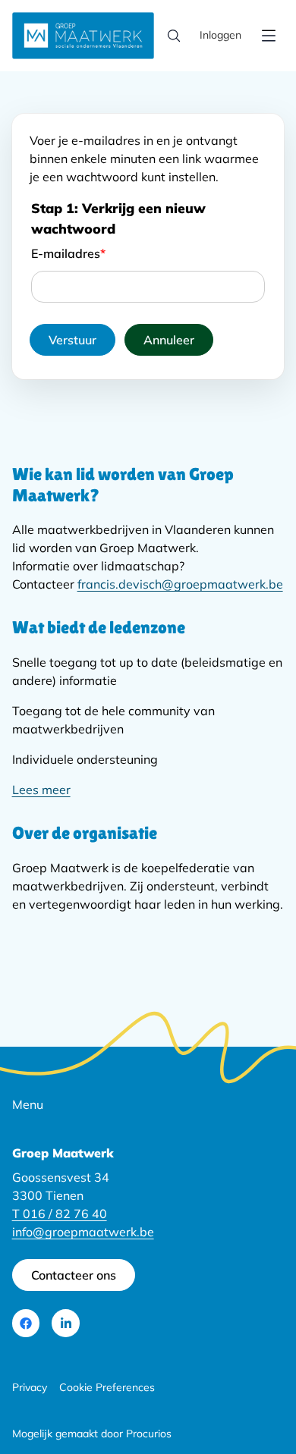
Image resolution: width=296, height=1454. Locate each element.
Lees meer (41, 789)
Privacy (29, 1387)
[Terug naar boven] (252, 1396)
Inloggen (220, 35)
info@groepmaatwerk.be (83, 1231)
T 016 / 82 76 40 (59, 1213)
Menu (27, 1104)
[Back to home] (83, 35)
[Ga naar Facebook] (26, 1323)
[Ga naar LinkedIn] (66, 1323)
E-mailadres (68, 253)
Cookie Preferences (107, 1387)
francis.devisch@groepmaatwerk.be (180, 584)
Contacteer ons (73, 1275)
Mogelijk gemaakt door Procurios (92, 1433)
